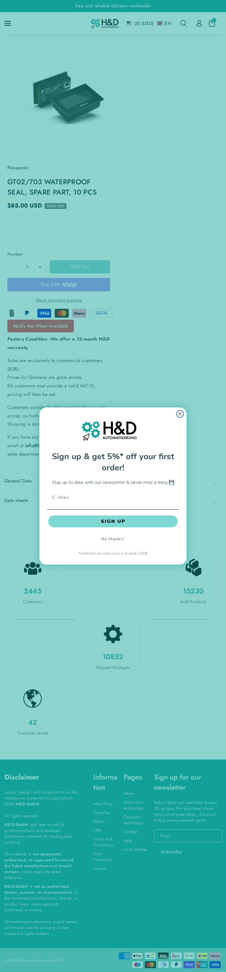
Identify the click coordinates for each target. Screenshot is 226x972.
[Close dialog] (180, 413)
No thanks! (113, 539)
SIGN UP (113, 521)
